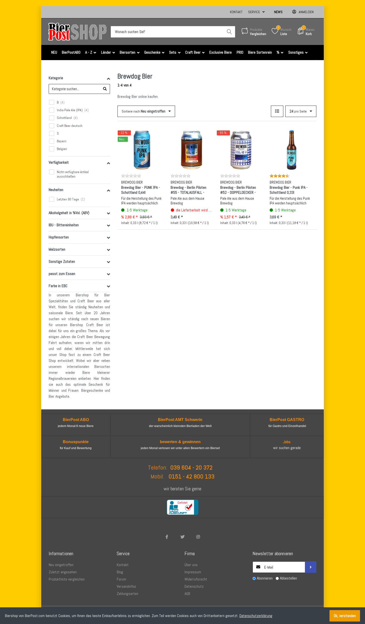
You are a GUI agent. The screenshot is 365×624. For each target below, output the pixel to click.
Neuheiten (56, 189)
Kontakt (236, 12)
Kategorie (56, 77)
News (278, 12)
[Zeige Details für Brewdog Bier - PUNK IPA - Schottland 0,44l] (142, 150)
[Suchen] (229, 32)
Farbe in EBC (58, 285)
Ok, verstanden (345, 615)
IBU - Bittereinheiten (64, 225)
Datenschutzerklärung (255, 615)
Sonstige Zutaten (62, 261)
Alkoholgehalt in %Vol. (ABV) (69, 212)
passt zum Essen (62, 273)
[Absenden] (310, 567)
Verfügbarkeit (59, 162)
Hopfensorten (59, 237)
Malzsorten (57, 249)
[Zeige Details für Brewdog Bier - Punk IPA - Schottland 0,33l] (290, 150)
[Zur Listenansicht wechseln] (277, 111)
